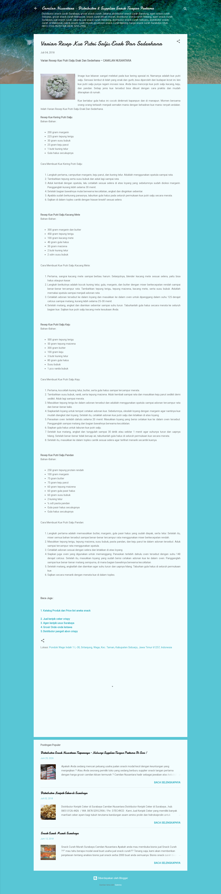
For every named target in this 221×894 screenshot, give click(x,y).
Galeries (118, 885)
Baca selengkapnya (167, 782)
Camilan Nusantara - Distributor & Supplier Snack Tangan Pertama (98, 8)
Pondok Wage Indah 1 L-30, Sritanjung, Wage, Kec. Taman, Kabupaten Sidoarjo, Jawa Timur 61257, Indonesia (110, 647)
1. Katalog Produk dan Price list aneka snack (65, 610)
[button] (178, 42)
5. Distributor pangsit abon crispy (59, 631)
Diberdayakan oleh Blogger (112, 878)
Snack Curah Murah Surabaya (60, 833)
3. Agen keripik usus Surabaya (57, 623)
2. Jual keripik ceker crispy (55, 618)
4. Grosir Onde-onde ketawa (56, 627)
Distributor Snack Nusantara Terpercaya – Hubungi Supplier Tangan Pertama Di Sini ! (94, 753)
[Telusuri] (185, 9)
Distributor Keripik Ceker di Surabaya (64, 793)
